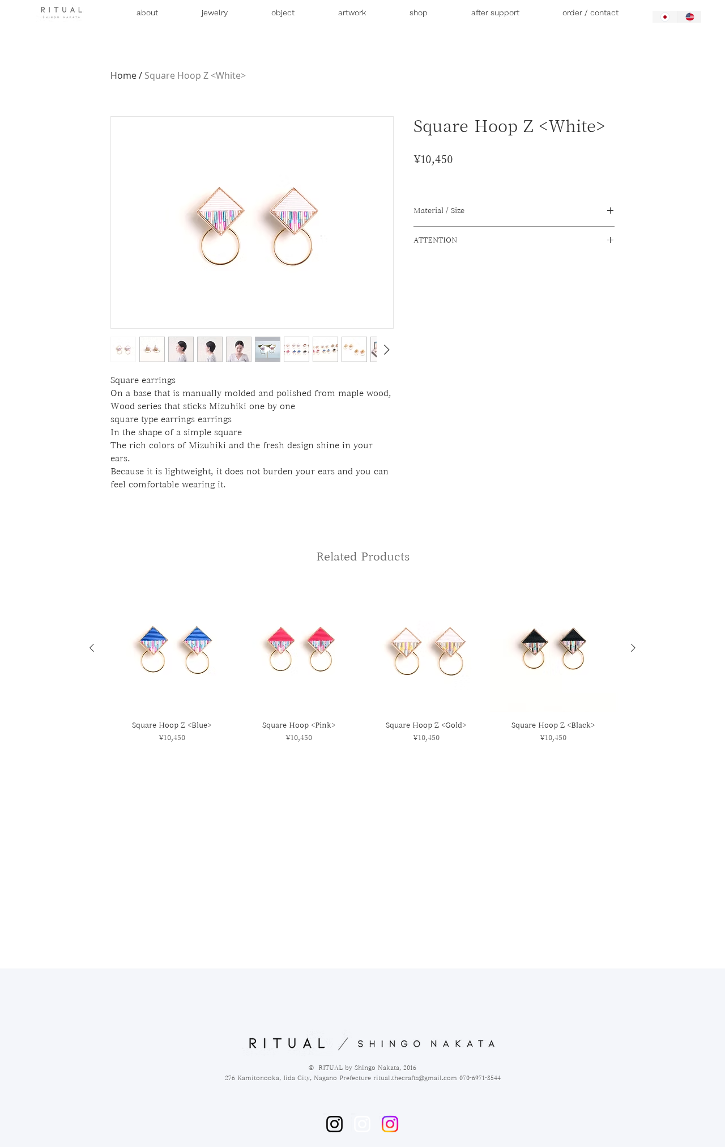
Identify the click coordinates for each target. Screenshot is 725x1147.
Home (123, 75)
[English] (689, 17)
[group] (362, 664)
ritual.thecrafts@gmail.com (415, 1077)
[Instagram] (334, 1124)
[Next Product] (633, 648)
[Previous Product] (92, 648)
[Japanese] (664, 17)
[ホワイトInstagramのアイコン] (362, 1124)
